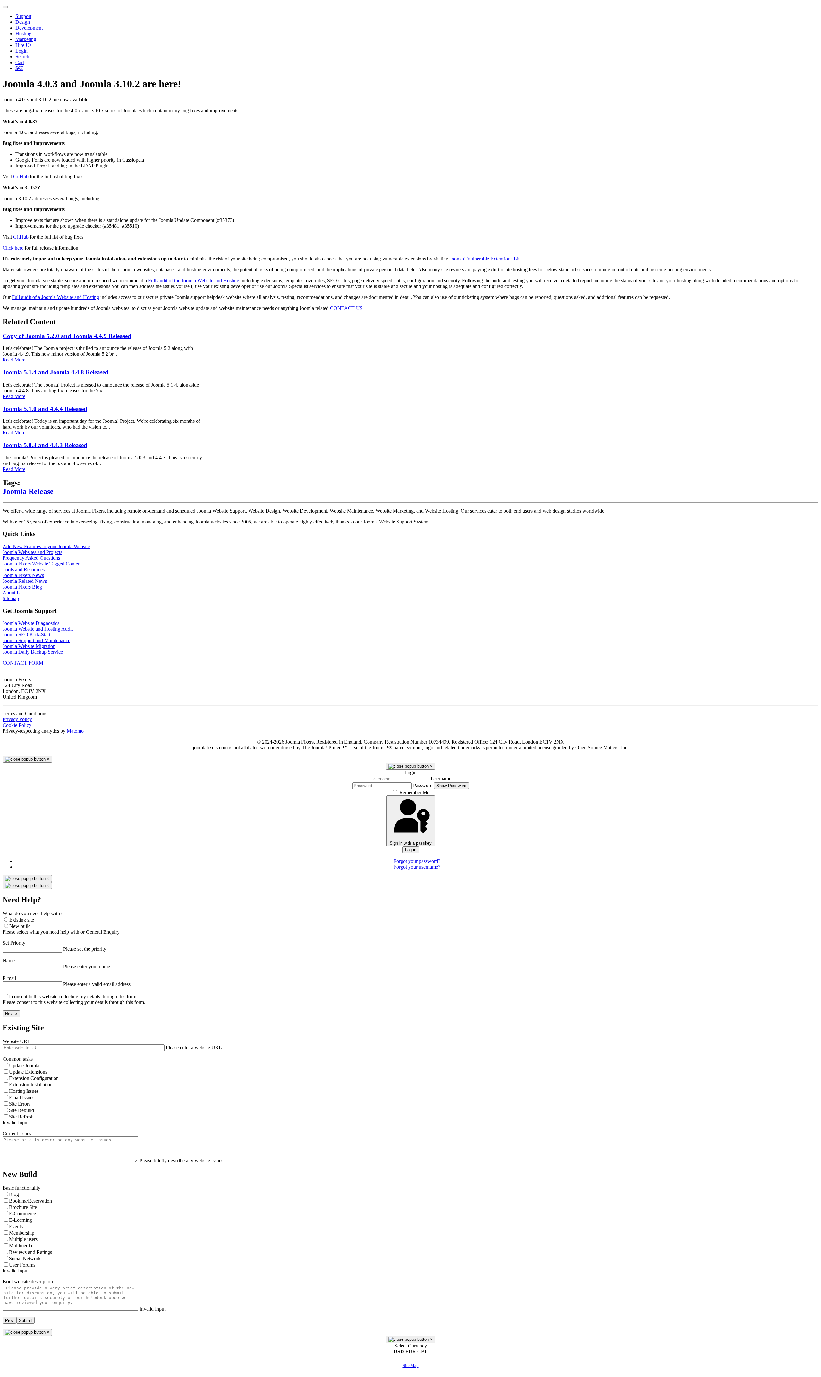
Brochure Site (23, 1207)
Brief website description (28, 1281)
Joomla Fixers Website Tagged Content (42, 563)
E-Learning (20, 1220)
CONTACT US (346, 308)
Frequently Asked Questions (31, 558)
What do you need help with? (32, 913)
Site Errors (19, 1104)
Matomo (75, 731)
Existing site (21, 919)
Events (16, 1226)
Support (23, 16)
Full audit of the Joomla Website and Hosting (193, 280)
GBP (422, 1351)
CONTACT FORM (23, 663)
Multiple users (23, 1239)
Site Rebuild (21, 1110)
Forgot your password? (417, 861)
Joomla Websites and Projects (32, 552)
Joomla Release (28, 491)
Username (441, 778)
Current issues (17, 1133)
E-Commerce (22, 1213)
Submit (25, 1320)
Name (9, 960)
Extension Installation (31, 1084)
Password (423, 785)
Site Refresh (21, 1116)
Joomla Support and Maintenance (36, 640)
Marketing (25, 39)
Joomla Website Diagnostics (31, 623)
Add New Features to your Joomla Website (46, 546)
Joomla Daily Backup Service (33, 652)
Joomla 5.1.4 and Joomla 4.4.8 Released (55, 372)
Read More (14, 359)
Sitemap (11, 598)
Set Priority (14, 943)
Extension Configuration (34, 1078)
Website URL (16, 1041)
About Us (12, 592)
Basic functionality (21, 1188)
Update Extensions (28, 1072)
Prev (9, 1320)
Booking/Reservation (30, 1200)
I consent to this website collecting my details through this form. (73, 996)
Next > (11, 1013)
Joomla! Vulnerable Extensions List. (486, 258)
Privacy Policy (17, 719)
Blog (14, 1194)
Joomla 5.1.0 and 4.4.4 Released (45, 408)
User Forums (22, 1265)
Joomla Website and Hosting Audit (38, 629)
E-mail (9, 978)
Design (22, 22)
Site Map (411, 1365)
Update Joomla (24, 1065)
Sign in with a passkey (411, 843)
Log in (410, 849)
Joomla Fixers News (23, 575)
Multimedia (20, 1245)
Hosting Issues (23, 1091)
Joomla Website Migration (29, 646)
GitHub (21, 176)
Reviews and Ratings (30, 1252)
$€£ (19, 68)
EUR (411, 1351)
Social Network (25, 1258)
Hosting (23, 33)
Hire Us (23, 45)
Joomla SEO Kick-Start (26, 634)
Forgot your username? (417, 867)
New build (20, 926)
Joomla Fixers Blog (22, 587)
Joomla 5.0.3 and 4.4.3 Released (45, 445)
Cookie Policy (17, 725)
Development (29, 27)
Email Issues (21, 1097)
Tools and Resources (24, 569)
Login (21, 51)
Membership (21, 1233)
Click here (13, 248)
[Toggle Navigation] (5, 7)
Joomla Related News (25, 581)
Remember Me (414, 792)
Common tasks (18, 1059)
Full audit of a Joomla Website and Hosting (55, 297)
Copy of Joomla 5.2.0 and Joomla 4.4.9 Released (67, 336)
